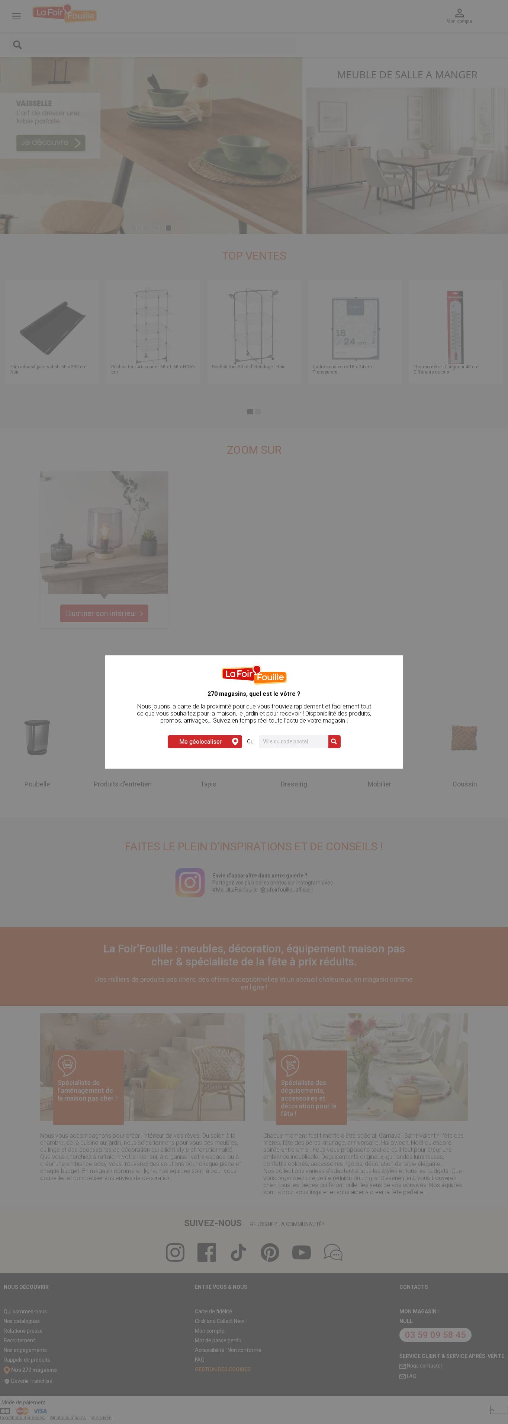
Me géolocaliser (200, 741)
